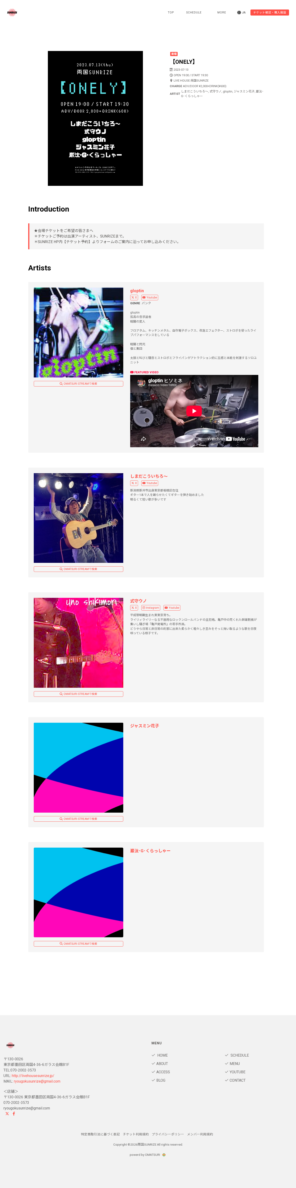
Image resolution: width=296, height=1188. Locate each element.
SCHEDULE (194, 12)
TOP (171, 12)
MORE (221, 12)
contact (238, 1080)
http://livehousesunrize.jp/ (33, 1076)
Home (162, 1055)
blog (160, 1080)
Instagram (152, 607)
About (162, 1063)
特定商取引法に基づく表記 (100, 1134)
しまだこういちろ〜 (149, 476)
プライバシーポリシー (168, 1134)
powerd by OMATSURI (145, 1154)
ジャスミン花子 (144, 725)
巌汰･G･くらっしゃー (150, 850)
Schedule (239, 1055)
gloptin (137, 290)
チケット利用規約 (136, 1134)
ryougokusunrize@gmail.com (37, 1081)
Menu (235, 1063)
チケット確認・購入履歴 (269, 12)
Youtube (152, 297)
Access (163, 1072)
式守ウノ (138, 601)
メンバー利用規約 (200, 1134)
